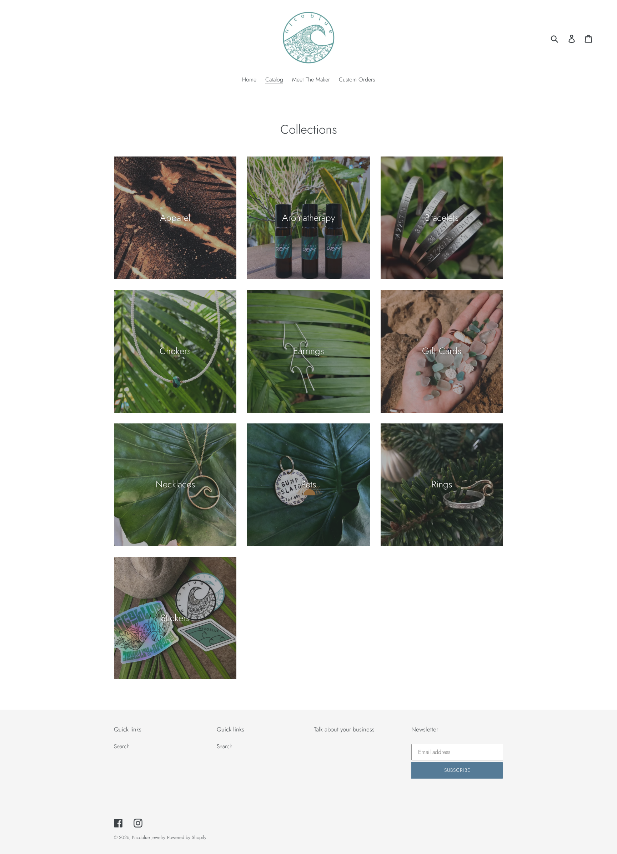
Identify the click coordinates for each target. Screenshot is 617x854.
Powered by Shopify (186, 837)
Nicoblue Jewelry (148, 837)
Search (122, 746)
